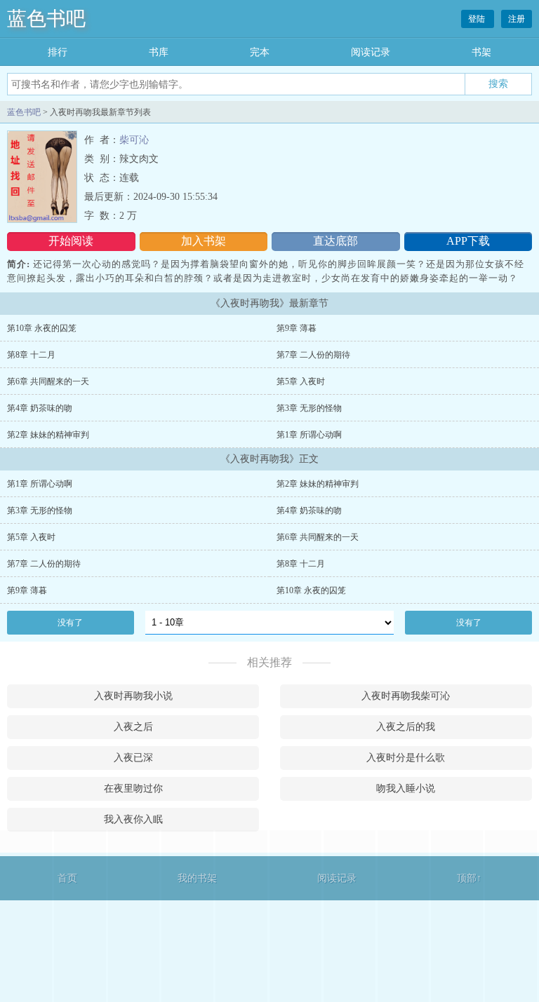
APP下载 (468, 241)
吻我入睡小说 (405, 788)
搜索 (498, 83)
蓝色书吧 (46, 18)
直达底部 (335, 241)
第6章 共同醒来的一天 (48, 381)
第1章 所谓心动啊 (309, 435)
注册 (516, 19)
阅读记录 (370, 52)
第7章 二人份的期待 (313, 355)
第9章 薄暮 (297, 328)
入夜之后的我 (405, 727)
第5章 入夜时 (301, 381)
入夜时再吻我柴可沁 (405, 696)
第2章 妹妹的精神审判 (48, 435)
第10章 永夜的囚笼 (41, 328)
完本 (260, 52)
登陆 (477, 19)
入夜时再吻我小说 (133, 696)
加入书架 (203, 241)
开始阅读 (70, 241)
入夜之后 (133, 727)
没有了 (70, 623)
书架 (481, 52)
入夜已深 (133, 757)
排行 (57, 52)
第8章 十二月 (31, 355)
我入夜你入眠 (133, 819)
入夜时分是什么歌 (405, 757)
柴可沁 (134, 140)
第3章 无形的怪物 (309, 408)
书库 (158, 52)
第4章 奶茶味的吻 (39, 408)
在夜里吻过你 (133, 788)
